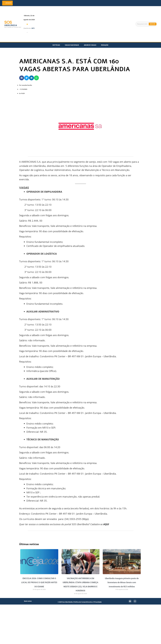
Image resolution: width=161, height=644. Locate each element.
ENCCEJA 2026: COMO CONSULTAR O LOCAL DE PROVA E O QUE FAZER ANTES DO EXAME (39, 582)
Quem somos (28, 601)
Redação (104, 45)
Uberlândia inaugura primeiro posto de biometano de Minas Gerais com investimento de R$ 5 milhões (122, 582)
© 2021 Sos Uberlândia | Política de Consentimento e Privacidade (80, 602)
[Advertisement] (85, 24)
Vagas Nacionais (72, 45)
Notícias (56, 45)
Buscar (152, 24)
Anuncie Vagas (90, 45)
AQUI (106, 524)
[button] (21, 77)
